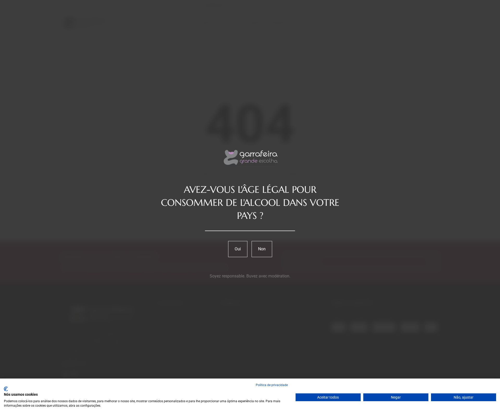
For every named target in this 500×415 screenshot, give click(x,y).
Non (262, 248)
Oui (238, 248)
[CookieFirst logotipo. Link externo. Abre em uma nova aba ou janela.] (6, 389)
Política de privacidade (272, 385)
